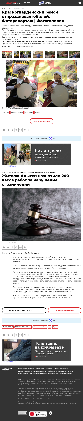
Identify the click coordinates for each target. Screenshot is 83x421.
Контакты (49, 368)
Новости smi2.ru (9, 166)
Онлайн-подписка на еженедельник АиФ (32, 371)
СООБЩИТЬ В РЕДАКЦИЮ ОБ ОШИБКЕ (60, 373)
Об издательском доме (26, 368)
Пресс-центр (40, 368)
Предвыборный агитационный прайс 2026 (32, 373)
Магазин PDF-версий (61, 368)
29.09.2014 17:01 (7, 9)
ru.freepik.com (13, 242)
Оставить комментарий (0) (41, 121)
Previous (6, 79)
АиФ (5, 108)
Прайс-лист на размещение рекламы (60, 371)
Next (77, 79)
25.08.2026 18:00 (7, 172)
